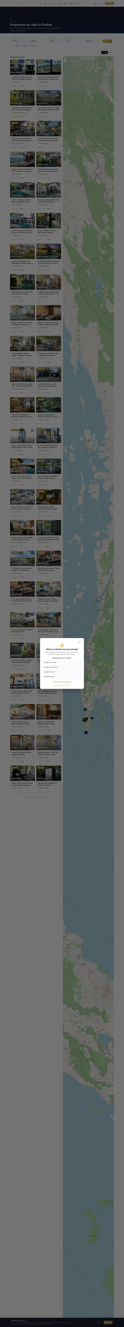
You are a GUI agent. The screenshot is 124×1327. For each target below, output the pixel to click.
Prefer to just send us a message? (62, 685)
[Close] (79, 642)
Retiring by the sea (49, 676)
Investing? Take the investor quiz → (63, 682)
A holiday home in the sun (51, 667)
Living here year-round (50, 662)
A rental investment (49, 672)
